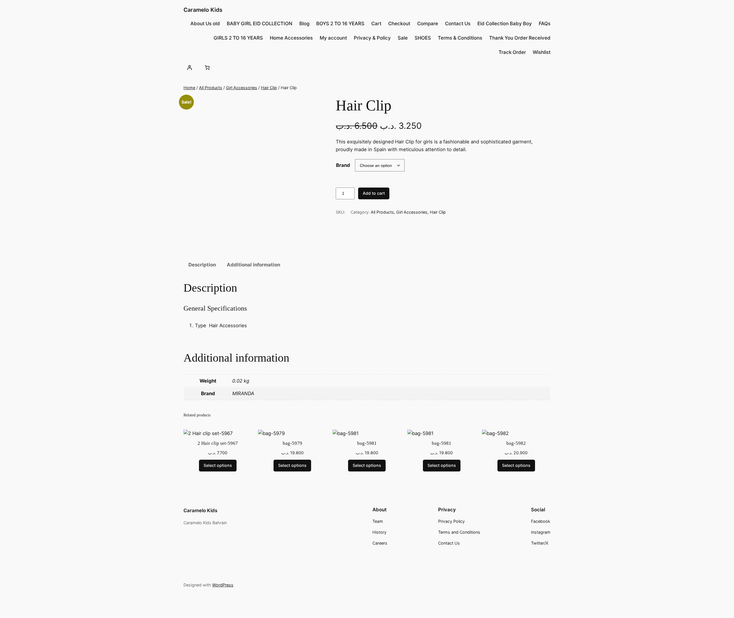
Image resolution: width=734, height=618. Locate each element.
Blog (304, 23)
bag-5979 (292, 443)
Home (189, 87)
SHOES (423, 38)
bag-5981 (367, 443)
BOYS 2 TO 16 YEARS (340, 23)
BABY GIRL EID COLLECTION (259, 23)
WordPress (222, 584)
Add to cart (374, 193)
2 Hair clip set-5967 (218, 443)
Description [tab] (202, 265)
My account (333, 38)
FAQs (544, 23)
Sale (403, 38)
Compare (427, 23)
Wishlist (541, 52)
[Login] (190, 67)
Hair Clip (269, 87)
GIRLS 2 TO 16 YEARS (238, 38)
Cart (376, 23)
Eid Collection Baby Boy (504, 23)
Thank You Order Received (519, 38)
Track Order (512, 52)
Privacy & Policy (372, 38)
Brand (343, 165)
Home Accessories (291, 38)
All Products (210, 87)
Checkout (399, 23)
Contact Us (458, 23)
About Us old (205, 23)
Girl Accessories (241, 87)
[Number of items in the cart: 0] (207, 67)
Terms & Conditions (460, 38)
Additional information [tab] (253, 265)
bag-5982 (516, 443)
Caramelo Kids (203, 9)
